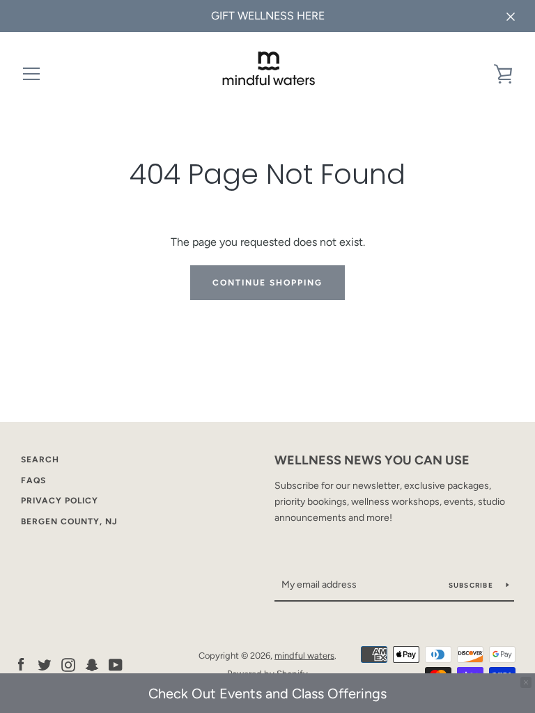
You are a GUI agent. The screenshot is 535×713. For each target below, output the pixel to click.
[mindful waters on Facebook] (21, 664)
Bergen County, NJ (69, 521)
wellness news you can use (372, 460)
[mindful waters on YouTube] (116, 664)
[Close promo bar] (526, 682)
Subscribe (472, 585)
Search (40, 459)
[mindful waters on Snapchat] (92, 664)
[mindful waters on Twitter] (45, 664)
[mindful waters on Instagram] (68, 664)
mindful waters (304, 655)
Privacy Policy (59, 501)
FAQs (33, 480)
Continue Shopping (267, 283)
